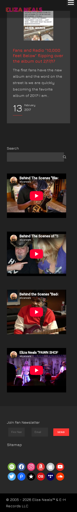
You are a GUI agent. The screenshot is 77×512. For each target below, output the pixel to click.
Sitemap (14, 444)
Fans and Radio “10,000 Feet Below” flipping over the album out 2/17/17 (38, 56)
